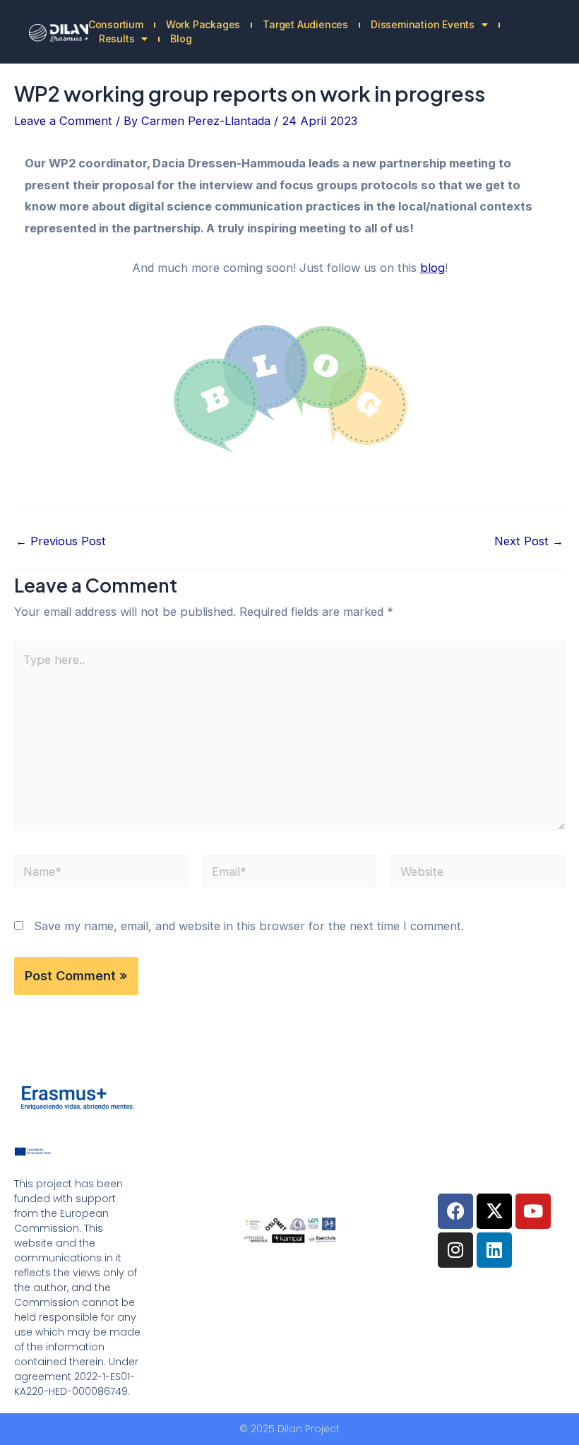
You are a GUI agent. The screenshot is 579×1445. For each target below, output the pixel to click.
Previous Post (61, 541)
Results (117, 38)
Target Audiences (305, 24)
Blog (180, 38)
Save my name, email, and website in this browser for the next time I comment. (249, 926)
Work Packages (203, 24)
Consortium (115, 24)
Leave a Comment (63, 121)
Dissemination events (422, 24)
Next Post (528, 541)
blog (432, 268)
